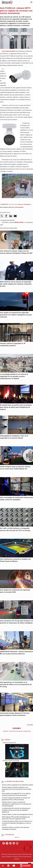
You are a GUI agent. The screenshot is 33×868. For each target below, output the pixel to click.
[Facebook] (6, 216)
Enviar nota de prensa (25, 856)
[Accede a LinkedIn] (8, 865)
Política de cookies (6, 854)
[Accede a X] (3, 865)
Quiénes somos (17, 854)
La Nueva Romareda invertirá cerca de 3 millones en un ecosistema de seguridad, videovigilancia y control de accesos (17, 823)
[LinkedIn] (11, 216)
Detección (20, 204)
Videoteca (7, 739)
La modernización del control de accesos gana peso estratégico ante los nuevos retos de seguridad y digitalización (16, 810)
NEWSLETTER (18, 222)
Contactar (16, 859)
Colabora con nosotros (12, 856)
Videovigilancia (27, 204)
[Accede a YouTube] (14, 865)
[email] (15, 216)
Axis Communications (8, 51)
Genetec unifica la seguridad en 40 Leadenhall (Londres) (17, 785)
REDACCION (5, 204)
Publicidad (25, 854)
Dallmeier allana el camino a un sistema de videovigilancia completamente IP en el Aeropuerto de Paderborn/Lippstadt (16, 804)
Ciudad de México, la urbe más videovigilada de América (17, 814)
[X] (2, 216)
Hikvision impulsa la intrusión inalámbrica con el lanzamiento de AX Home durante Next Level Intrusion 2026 (16, 789)
